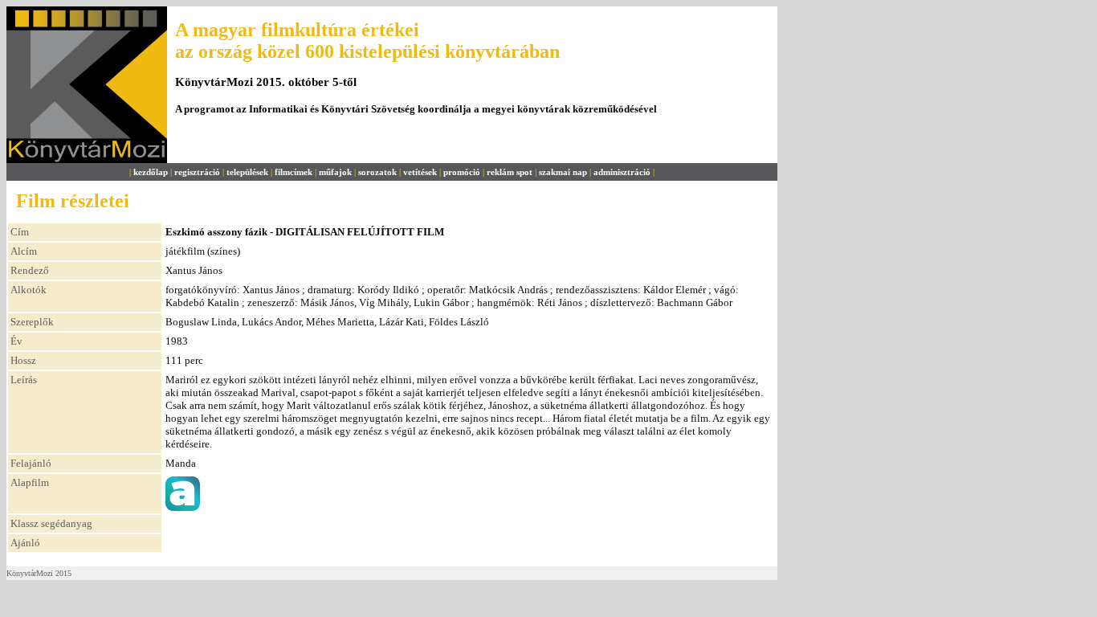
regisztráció (197, 172)
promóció (461, 172)
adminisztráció (621, 172)
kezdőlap (150, 172)
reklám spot (509, 172)
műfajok (335, 172)
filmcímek (293, 172)
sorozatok (377, 172)
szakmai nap (563, 172)
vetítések (420, 172)
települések (247, 172)
